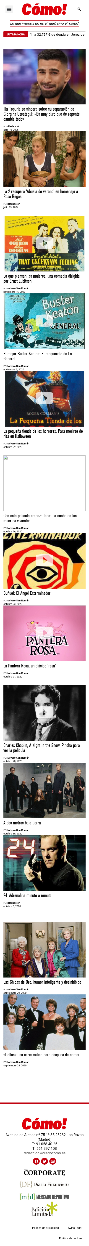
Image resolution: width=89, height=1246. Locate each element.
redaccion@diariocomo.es (44, 1153)
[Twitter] (44, 1161)
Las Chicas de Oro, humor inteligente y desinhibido (42, 982)
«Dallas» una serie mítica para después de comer (41, 1055)
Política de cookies (70, 1238)
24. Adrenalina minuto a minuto (27, 895)
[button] (9, 9)
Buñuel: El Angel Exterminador (26, 593)
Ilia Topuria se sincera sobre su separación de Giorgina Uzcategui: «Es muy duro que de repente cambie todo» (41, 114)
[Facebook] (36, 1161)
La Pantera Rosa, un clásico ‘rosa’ (29, 666)
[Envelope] (52, 1161)
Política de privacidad (45, 1228)
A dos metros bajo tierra (22, 823)
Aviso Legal (75, 1228)
